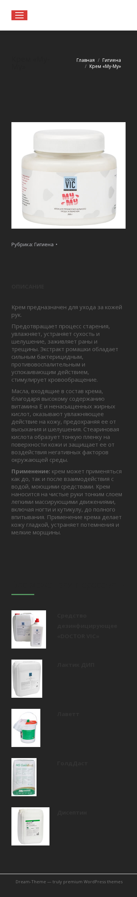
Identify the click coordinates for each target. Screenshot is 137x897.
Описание (27, 286)
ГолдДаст (72, 763)
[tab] (68, 283)
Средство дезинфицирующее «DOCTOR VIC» (87, 625)
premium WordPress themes (93, 881)
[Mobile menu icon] (19, 15)
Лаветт (68, 714)
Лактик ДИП (76, 664)
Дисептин (72, 812)
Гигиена (44, 244)
